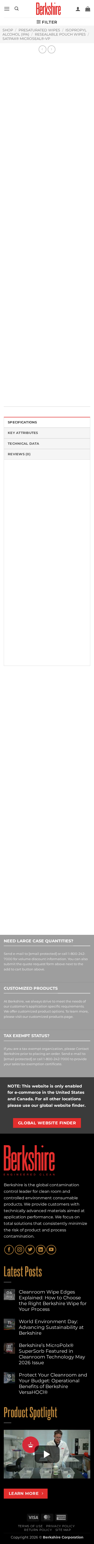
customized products (46, 1017)
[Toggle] (9, 322)
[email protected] (43, 954)
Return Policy (38, 1530)
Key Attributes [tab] (23, 433)
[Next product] (42, 49)
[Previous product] (51, 49)
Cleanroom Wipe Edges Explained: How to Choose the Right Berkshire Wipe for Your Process (53, 1300)
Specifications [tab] (22, 422)
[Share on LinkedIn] (54, 389)
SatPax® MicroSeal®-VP (26, 38)
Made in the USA (26, 372)
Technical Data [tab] (23, 443)
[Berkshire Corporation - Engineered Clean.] (47, 9)
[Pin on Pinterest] (45, 389)
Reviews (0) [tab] (19, 454)
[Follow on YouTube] (51, 1249)
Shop (8, 30)
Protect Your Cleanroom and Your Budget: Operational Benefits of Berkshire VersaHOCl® (53, 1383)
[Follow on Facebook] (9, 1249)
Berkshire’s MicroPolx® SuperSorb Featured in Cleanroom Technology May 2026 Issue (52, 1354)
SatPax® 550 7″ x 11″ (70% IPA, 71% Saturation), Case (21, 756)
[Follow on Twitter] (30, 1249)
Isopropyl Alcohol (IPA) (41, 354)
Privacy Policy (60, 1526)
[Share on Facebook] (17, 389)
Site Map (63, 1530)
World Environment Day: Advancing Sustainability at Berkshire (51, 1327)
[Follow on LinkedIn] (40, 1249)
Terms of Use (30, 1526)
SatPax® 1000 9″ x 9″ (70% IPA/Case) (67, 754)
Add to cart (40, 308)
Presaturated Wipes (39, 30)
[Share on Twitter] (27, 389)
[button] (7, 9)
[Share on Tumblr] (63, 389)
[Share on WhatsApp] (8, 389)
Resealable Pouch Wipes (60, 34)
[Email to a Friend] (36, 389)
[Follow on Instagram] (19, 1249)
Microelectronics (54, 372)
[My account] (77, 8)
